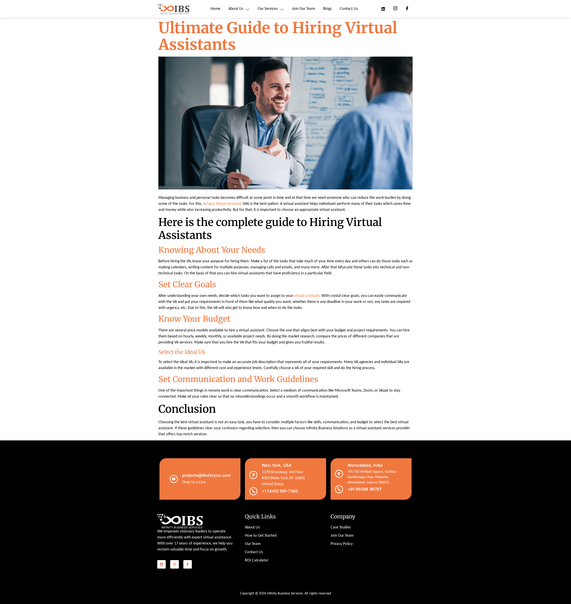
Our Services (268, 9)
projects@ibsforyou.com (206, 475)
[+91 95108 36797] (339, 489)
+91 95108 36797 (364, 489)
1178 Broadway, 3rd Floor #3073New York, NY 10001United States (283, 478)
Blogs (327, 9)
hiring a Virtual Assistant (222, 204)
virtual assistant (306, 296)
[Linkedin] (161, 564)
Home (215, 9)
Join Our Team (303, 9)
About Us (235, 9)
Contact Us (349, 9)
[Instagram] (174, 564)
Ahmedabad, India (365, 465)
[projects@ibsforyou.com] (174, 479)
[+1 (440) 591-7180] (253, 491)
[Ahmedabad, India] (339, 474)
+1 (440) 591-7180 (280, 491)
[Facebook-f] (187, 564)
